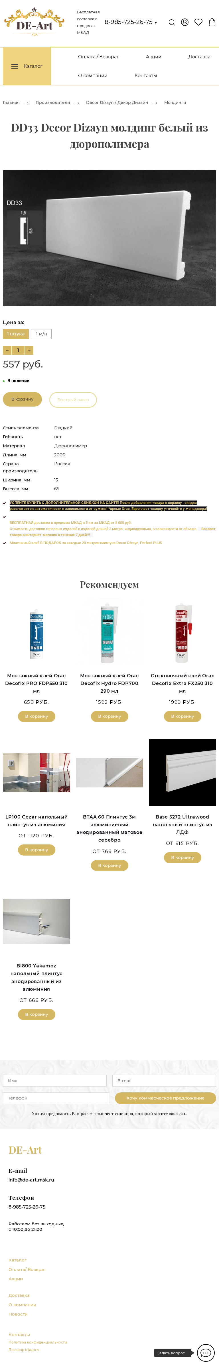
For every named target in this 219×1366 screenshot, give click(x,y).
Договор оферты (24, 1349)
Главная (11, 102)
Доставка (199, 57)
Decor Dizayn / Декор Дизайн (117, 102)
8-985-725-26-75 (131, 21)
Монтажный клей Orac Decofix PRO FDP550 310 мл (36, 683)
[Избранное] (198, 22)
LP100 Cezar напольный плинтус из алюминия (36, 820)
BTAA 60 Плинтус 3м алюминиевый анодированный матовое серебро (109, 828)
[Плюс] (29, 350)
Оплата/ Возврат (27, 1269)
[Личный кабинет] (185, 22)
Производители (53, 102)
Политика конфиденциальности (38, 1342)
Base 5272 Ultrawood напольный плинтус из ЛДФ (182, 824)
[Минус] (7, 350)
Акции (153, 57)
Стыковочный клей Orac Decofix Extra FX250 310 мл (182, 683)
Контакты (146, 75)
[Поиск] (172, 22)
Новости (18, 1314)
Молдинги (175, 102)
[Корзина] (212, 22)
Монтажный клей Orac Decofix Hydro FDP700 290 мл (109, 683)
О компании (93, 75)
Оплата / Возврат (98, 57)
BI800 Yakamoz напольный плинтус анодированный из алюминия (37, 977)
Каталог (18, 1260)
